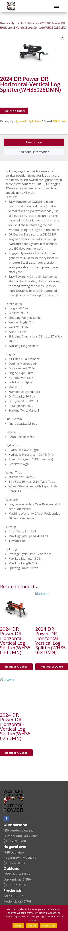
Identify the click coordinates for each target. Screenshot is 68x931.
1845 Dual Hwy (13, 852)
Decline (32, 925)
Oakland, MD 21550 (17, 879)
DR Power (60, 121)
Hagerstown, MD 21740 (19, 858)
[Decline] (63, 918)
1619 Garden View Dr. (18, 830)
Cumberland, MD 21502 (20, 836)
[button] (62, 38)
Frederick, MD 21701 (17, 901)
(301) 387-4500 (14, 885)
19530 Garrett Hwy (16, 874)
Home (4, 23)
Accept (18, 925)
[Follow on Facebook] (6, 818)
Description (34, 142)
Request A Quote (14, 111)
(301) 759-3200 (14, 841)
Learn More (49, 925)
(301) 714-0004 (14, 863)
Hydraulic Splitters (24, 23)
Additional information (34, 152)
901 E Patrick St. (14, 896)
